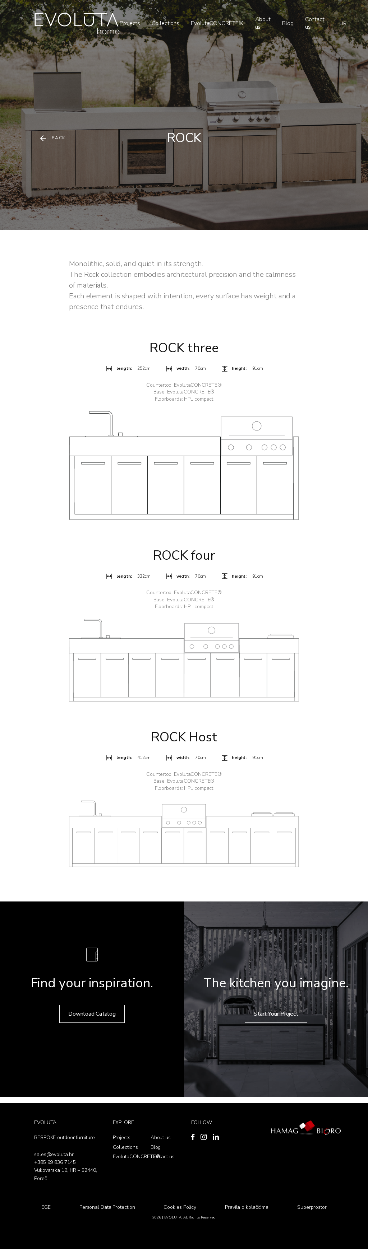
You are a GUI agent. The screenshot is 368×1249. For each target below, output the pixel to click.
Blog (288, 23)
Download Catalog (91, 1014)
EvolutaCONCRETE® (217, 23)
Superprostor (312, 1207)
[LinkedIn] (216, 1137)
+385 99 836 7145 (54, 1162)
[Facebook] (193, 1137)
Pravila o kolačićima (246, 1207)
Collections (165, 23)
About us (263, 23)
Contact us (315, 23)
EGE (46, 1207)
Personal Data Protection (107, 1207)
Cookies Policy (180, 1207)
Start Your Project (276, 1014)
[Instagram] (204, 1137)
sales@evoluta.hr (53, 1154)
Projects (130, 23)
